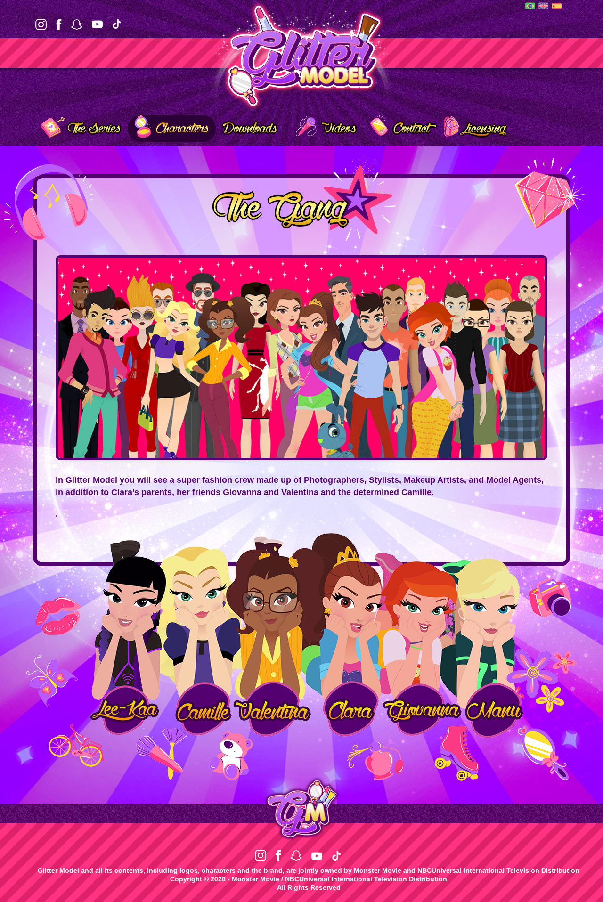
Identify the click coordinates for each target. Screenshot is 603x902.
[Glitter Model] (301, 54)
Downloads (250, 128)
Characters (182, 128)
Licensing (485, 128)
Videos (339, 128)
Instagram (41, 24)
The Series (95, 128)
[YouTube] (97, 25)
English (543, 5)
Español (557, 6)
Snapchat (76, 24)
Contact (411, 128)
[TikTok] (117, 25)
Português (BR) (530, 5)
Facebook (59, 24)
